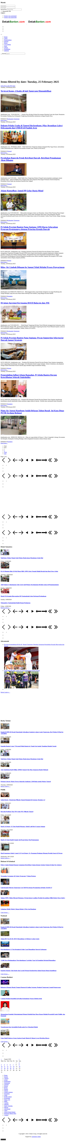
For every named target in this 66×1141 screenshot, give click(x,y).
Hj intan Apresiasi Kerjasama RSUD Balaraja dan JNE (25, 303)
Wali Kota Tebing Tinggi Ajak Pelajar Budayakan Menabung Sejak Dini (22, 558)
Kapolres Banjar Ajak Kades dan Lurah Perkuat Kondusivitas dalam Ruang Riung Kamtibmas (28, 970)
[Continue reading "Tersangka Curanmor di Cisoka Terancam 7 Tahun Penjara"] (5, 872)
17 (1, 1068)
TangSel (6, 1084)
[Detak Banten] (27, 23)
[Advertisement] (33, 66)
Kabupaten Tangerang (13, 119)
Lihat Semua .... (5, 912)
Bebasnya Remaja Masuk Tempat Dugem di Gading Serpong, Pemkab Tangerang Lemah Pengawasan (31, 987)
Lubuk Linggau (8, 1092)
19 (7, 1068)
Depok (6, 1086)
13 (10, 1066)
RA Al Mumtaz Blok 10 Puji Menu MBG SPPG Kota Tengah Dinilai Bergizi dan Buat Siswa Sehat (29, 571)
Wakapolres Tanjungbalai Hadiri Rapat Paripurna (15, 603)
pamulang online (36, 1136)
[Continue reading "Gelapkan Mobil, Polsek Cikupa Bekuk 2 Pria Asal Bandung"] (5, 906)
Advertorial (7, 1109)
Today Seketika (8, 1106)
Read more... (4, 120)
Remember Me (6, 11)
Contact (6, 1115)
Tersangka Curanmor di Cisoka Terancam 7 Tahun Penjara (18, 876)
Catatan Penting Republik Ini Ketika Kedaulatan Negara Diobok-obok (21, 998)
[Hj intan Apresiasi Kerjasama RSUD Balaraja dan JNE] (13, 322)
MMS (5, 1101)
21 (13, 1068)
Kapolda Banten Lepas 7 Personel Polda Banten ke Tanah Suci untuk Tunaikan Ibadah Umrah (28, 746)
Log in (2, 13)
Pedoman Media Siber (10, 1113)
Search (4, 53)
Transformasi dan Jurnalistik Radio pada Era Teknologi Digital (19, 1027)
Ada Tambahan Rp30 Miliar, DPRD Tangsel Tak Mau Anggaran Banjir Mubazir (24, 769)
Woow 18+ (7, 1100)
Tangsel (9, 151)
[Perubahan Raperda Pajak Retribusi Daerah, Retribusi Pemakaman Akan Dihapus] (13, 175)
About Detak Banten (9, 1112)
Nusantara (7, 1093)
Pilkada (6, 1107)
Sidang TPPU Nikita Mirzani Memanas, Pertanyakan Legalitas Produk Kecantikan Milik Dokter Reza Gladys (33, 898)
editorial (6, 1104)
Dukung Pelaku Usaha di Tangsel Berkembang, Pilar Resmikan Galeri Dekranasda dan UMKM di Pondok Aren (32, 126)
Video (5, 1110)
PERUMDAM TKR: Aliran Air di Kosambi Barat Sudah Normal (22, 670)
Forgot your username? (10, 16)
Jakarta (6, 1090)
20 (10, 1068)
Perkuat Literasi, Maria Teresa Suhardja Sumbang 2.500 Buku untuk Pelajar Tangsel (26, 781)
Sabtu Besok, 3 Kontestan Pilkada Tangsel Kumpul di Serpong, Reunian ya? (23, 800)
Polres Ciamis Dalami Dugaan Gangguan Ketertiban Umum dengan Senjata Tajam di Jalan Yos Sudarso (31, 865)
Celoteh (6, 1103)
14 (13, 1066)
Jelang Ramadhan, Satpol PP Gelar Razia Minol (22, 191)
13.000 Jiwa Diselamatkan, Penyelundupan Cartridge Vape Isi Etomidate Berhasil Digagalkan (28, 960)
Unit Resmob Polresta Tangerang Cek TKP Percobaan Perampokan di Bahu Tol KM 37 (26, 887)
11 (4, 1066)
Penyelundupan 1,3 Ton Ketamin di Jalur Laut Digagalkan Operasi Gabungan (23, 949)
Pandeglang (7, 1081)
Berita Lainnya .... (5, 607)
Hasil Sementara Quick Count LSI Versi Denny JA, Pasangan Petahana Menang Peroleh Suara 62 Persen (31, 853)
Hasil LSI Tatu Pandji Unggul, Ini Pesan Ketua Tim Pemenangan (20, 840)
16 (19, 1066)
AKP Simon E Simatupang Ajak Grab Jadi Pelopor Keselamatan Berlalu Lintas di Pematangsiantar (30, 584)
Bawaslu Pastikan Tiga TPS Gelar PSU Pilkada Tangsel (17, 811)
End (5, 453)
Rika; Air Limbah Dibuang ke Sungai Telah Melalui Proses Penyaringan (32, 267)
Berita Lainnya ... (5, 692)
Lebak (6, 1080)
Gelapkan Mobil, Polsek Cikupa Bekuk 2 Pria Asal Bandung (18, 909)
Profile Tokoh (8, 1096)
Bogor (6, 1087)
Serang (9, 260)
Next (5, 452)
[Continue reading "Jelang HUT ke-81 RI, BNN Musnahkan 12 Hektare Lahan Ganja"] (5, 935)
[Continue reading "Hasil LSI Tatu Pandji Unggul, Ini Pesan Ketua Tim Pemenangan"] (5, 836)
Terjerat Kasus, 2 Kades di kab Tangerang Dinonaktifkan (26, 91)
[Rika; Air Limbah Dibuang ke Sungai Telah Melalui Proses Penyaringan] (13, 289)
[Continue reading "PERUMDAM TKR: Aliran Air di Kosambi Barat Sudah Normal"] (21, 688)
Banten (6, 1089)
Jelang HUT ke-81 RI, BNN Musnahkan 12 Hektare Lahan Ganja (20, 939)
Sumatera (9, 296)
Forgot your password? (10, 17)
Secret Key (4, 9)
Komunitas (7, 1098)
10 (1, 1066)
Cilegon (6, 1078)
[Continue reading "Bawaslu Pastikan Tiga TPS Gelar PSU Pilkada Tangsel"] (5, 808)
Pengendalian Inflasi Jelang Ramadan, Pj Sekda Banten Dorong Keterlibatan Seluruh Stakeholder (29, 376)
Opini (5, 1095)
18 (4, 1068)
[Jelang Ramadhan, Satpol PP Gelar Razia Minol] (13, 210)
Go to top (3, 1139)
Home (5, 1075)
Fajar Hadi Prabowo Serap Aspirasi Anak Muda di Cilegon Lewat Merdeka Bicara (25, 1038)
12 (7, 1066)
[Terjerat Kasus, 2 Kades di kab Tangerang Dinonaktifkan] (13, 111)
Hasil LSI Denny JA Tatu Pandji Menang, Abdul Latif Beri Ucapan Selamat (23, 826)
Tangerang (7, 1083)
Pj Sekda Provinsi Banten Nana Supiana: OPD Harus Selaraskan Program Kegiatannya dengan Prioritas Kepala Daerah (29, 228)
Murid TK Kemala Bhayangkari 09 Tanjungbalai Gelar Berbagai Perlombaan (23, 596)
